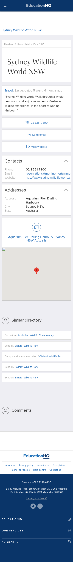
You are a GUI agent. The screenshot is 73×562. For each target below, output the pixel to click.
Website (10, 178)
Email (8, 173)
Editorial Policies (21, 469)
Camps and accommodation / (34, 356)
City (7, 206)
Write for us (43, 465)
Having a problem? (36, 498)
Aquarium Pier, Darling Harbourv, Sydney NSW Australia (36, 238)
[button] (36, 270)
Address (10, 198)
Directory (8, 44)
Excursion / (29, 335)
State (8, 211)
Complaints (59, 465)
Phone (9, 169)
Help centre (39, 469)
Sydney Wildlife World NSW (22, 30)
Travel (9, 90)
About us (10, 465)
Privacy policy (26, 465)
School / (21, 345)
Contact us (55, 469)
